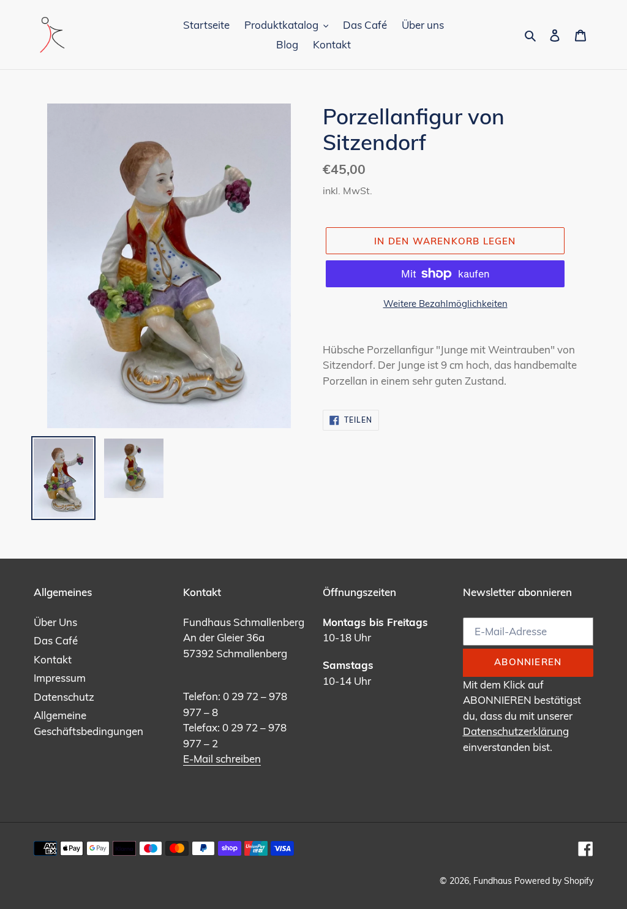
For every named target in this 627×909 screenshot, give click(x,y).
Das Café (56, 640)
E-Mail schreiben (222, 758)
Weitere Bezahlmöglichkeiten (445, 303)
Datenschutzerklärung (516, 731)
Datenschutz (64, 696)
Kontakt (53, 659)
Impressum (60, 677)
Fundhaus (492, 880)
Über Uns (55, 622)
